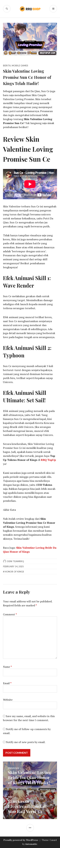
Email (7, 683)
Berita (7, 65)
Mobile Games (20, 65)
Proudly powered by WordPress (21, 840)
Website (7, 699)
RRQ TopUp (48, 460)
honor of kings (14, 571)
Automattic (31, 844)
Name (7, 667)
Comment (10, 614)
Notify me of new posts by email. (25, 742)
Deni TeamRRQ (15, 561)
